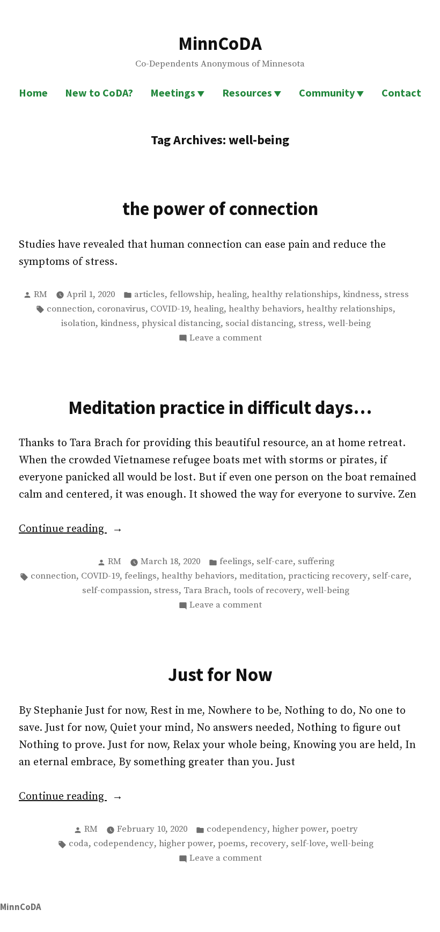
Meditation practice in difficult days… (220, 407)
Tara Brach (206, 590)
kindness (361, 294)
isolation (78, 323)
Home (33, 92)
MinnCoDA (220, 43)
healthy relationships (295, 294)
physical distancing (181, 323)
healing (232, 294)
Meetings (172, 92)
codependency (237, 829)
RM (40, 294)
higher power (299, 829)
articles (149, 294)
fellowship (191, 294)
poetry (344, 829)
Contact (401, 92)
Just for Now (220, 674)
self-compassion (115, 590)
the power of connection (220, 208)
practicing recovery (328, 576)
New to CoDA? (99, 92)
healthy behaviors (265, 309)
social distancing (259, 323)
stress (396, 294)
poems (231, 843)
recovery (268, 843)
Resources (247, 92)
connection (69, 309)
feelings (235, 561)
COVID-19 (169, 309)
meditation (261, 576)
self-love (308, 843)
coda (79, 843)
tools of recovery (267, 590)
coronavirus (121, 309)
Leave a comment (225, 339)
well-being (349, 323)
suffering (316, 561)
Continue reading (92, 530)
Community (327, 92)
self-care (274, 561)
